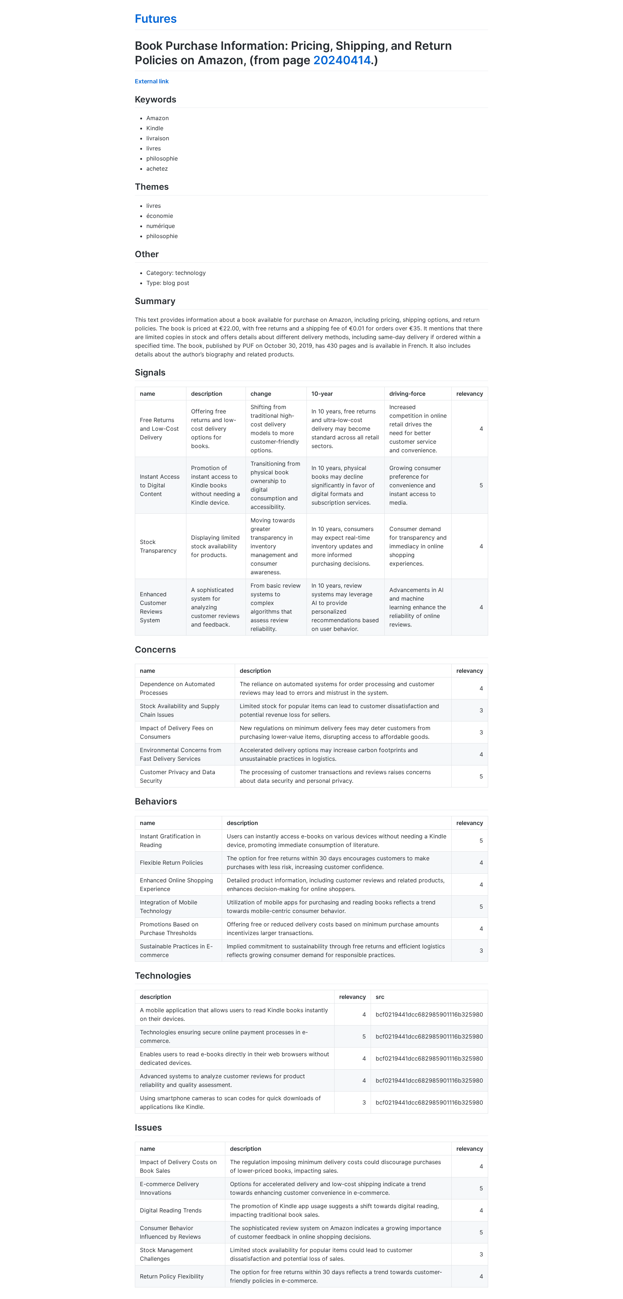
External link (152, 81)
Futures (156, 19)
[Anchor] (180, 98)
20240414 (342, 60)
